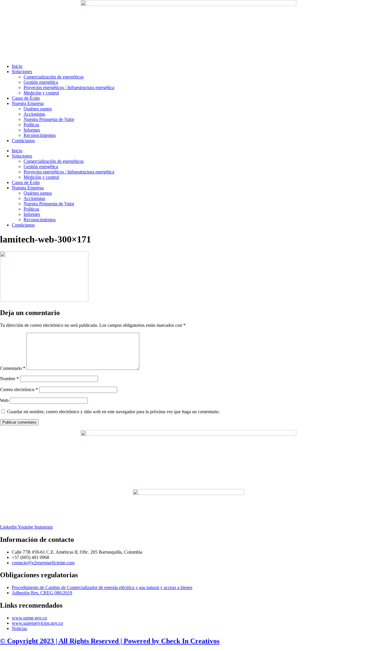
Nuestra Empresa (28, 103)
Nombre (9, 378)
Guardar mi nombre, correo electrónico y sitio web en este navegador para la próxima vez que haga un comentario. (113, 411)
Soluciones (22, 71)
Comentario (12, 368)
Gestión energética (41, 82)
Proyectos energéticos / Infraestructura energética (69, 87)
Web (4, 400)
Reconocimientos (40, 135)
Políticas (31, 124)
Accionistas (34, 114)
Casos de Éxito (26, 98)
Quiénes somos (38, 108)
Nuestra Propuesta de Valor (49, 119)
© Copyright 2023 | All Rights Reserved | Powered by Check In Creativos (109, 641)
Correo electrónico (19, 389)
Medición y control (41, 92)
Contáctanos (23, 140)
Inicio (17, 66)
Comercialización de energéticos (54, 76)
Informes (32, 129)
